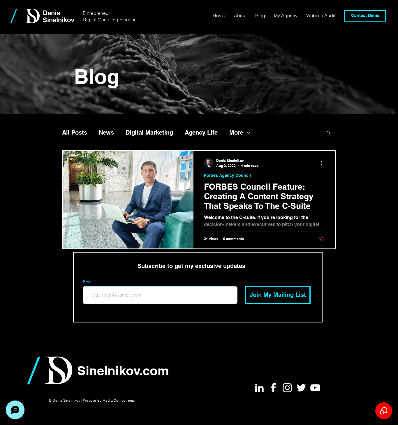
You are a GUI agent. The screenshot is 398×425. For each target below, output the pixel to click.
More (236, 132)
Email (88, 282)
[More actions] (323, 162)
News (106, 132)
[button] (328, 133)
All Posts (74, 132)
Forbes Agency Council (227, 175)
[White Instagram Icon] (287, 388)
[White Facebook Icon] (273, 388)
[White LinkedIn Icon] (259, 388)
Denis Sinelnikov (58, 16)
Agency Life (201, 132)
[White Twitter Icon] (301, 388)
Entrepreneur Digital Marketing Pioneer (109, 16)
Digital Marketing (149, 132)
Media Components (119, 400)
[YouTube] (315, 388)
